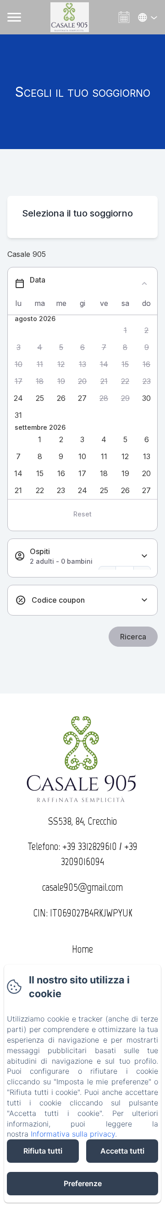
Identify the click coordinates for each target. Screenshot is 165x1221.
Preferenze (83, 1183)
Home (82, 949)
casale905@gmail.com (82, 887)
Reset (82, 514)
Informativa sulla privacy (73, 1133)
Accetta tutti (122, 1150)
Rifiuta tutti (42, 1150)
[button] (125, 330)
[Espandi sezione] (144, 556)
